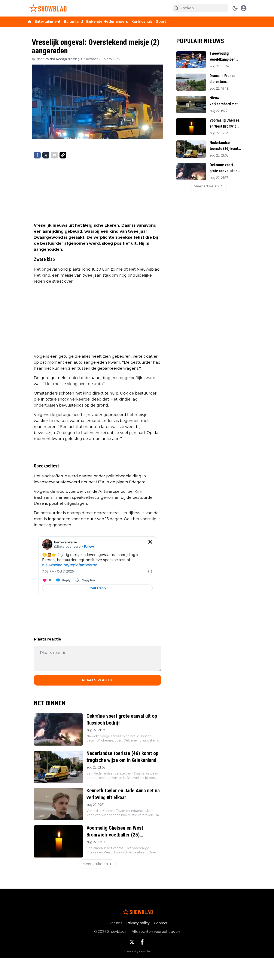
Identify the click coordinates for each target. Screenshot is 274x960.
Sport (161, 22)
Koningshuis (142, 22)
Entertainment (47, 22)
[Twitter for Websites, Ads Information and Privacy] (150, 571)
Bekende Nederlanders (107, 22)
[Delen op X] (45, 155)
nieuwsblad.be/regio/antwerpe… (71, 565)
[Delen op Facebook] (37, 155)
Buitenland (73, 22)
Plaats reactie (97, 680)
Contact (161, 923)
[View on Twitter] (150, 544)
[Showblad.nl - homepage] (47, 8)
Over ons (114, 923)
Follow (89, 546)
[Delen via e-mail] (54, 155)
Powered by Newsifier (137, 951)
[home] (29, 22)
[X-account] (131, 942)
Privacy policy (138, 923)
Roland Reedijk (56, 59)
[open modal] (244, 8)
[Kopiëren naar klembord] (63, 155)
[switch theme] (235, 8)
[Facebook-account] (142, 942)
